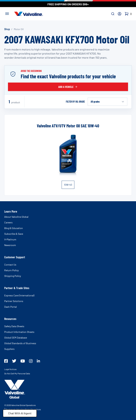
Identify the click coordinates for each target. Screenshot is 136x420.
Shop (7, 29)
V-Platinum (10, 239)
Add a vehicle (65, 86)
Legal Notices (10, 369)
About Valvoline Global (16, 216)
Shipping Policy (12, 275)
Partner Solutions (13, 301)
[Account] (119, 14)
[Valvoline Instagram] (31, 361)
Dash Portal (10, 306)
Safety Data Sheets (14, 326)
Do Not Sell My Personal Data (17, 373)
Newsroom (10, 245)
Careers (8, 222)
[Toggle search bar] (113, 14)
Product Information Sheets (19, 331)
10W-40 (68, 184)
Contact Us (10, 264)
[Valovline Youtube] (23, 361)
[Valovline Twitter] (14, 361)
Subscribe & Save (13, 233)
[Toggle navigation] (7, 13)
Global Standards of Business (20, 343)
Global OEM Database (15, 337)
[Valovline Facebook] (6, 361)
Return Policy (11, 270)
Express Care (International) (19, 295)
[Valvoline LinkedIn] (38, 360)
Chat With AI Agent (20, 413)
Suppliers (9, 348)
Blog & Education (13, 228)
